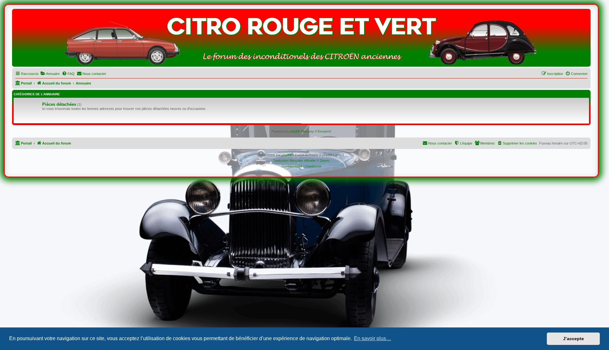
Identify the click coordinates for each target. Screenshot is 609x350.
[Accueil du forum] (301, 39)
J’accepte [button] (573, 338)
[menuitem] (50, 73)
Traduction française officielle (294, 160)
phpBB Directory (302, 131)
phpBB (287, 155)
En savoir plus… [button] (372, 338)
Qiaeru (325, 160)
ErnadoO (324, 131)
